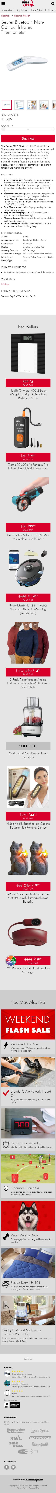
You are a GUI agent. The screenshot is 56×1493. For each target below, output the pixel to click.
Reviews (8, 1367)
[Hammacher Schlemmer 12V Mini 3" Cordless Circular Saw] (28, 518)
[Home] (28, 3)
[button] (3, 3)
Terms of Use (34, 1488)
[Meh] (16, 1437)
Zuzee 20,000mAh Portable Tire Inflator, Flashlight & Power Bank (28, 466)
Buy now (28, 138)
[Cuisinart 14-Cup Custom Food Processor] (28, 736)
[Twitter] (13, 1467)
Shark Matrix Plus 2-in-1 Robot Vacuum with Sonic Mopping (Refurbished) (28, 609)
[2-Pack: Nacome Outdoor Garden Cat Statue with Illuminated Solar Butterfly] (28, 877)
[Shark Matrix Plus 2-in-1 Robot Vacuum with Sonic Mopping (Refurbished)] (28, 588)
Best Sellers (21, 10)
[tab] (7, 105)
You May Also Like (28, 1002)
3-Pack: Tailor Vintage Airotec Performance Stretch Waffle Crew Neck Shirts (28, 683)
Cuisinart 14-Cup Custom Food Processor (28, 755)
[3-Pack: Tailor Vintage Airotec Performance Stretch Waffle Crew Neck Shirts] (28, 662)
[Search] (53, 3)
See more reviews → (12, 1400)
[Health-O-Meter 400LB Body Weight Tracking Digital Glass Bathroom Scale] (28, 373)
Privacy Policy (22, 1488)
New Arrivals (37, 10)
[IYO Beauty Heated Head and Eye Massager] (28, 951)
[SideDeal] (16, 1444)
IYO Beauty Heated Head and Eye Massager (28, 970)
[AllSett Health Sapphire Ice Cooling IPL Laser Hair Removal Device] (28, 806)
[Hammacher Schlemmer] (16, 1430)
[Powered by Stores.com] (28, 1480)
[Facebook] (6, 1467)
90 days (5, 284)
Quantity (7, 125)
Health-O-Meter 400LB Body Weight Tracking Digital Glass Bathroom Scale (28, 394)
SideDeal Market (22, 15)
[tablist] (28, 104)
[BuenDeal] (40, 1444)
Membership (10, 1417)
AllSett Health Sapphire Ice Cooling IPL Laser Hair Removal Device (28, 825)
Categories (7, 9)
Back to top (28, 1359)
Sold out (28, 746)
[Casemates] (28, 1451)
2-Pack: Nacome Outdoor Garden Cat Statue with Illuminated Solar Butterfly (28, 898)
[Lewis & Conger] (40, 1430)
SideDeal (5, 15)
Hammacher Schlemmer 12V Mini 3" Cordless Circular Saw (28, 537)
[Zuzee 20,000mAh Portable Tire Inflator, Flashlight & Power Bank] (28, 447)
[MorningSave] (40, 1437)
